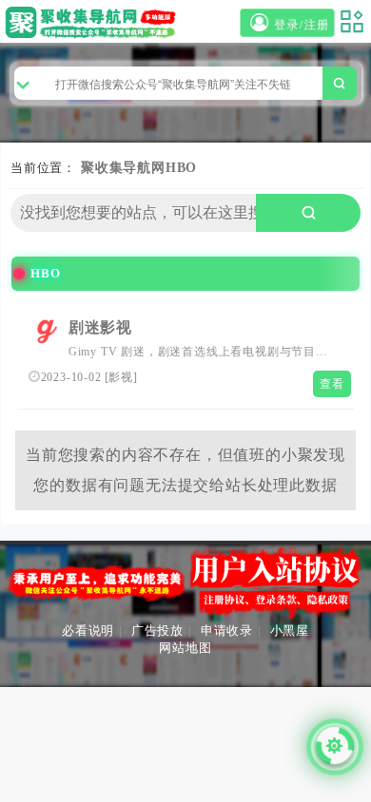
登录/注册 (302, 25)
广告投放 (157, 630)
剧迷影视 (100, 327)
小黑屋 (289, 630)
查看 (332, 384)
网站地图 (185, 647)
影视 (120, 377)
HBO (181, 168)
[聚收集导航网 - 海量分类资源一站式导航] (93, 22)
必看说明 (88, 630)
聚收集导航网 (123, 168)
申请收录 (227, 630)
